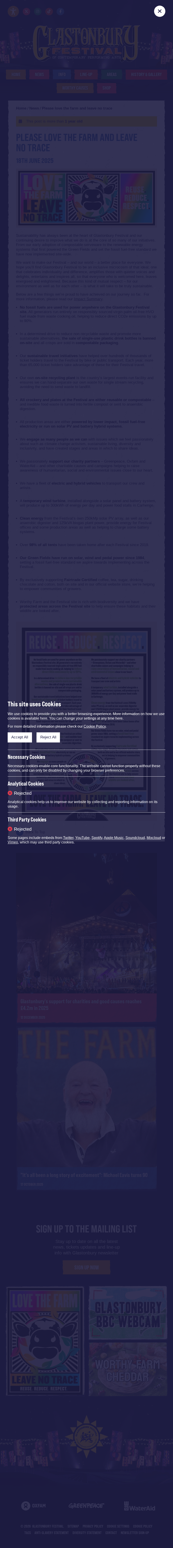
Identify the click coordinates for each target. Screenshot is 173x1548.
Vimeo (13, 842)
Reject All (48, 737)
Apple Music (114, 838)
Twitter (68, 838)
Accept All (19, 737)
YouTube (82, 838)
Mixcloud (154, 838)
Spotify (96, 838)
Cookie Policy (95, 726)
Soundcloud (135, 838)
